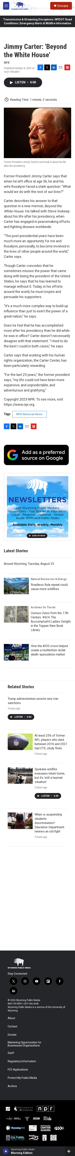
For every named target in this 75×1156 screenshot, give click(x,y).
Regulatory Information (22, 1061)
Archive (12, 1086)
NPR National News (29, 414)
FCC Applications (18, 1069)
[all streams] (70, 1151)
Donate (62, 6)
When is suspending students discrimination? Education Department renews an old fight (49, 823)
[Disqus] (37, 898)
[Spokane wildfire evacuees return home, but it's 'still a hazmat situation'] (20, 775)
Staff (11, 1053)
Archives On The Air (43, 607)
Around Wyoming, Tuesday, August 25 (29, 564)
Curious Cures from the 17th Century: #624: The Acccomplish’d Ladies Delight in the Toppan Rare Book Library (51, 621)
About (11, 1018)
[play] (5, 1151)
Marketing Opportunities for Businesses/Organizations (24, 1044)
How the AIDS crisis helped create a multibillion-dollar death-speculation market (49, 650)
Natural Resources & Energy (49, 579)
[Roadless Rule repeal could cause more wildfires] (16, 586)
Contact (12, 1026)
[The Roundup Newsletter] (37, 506)
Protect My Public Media (22, 1077)
